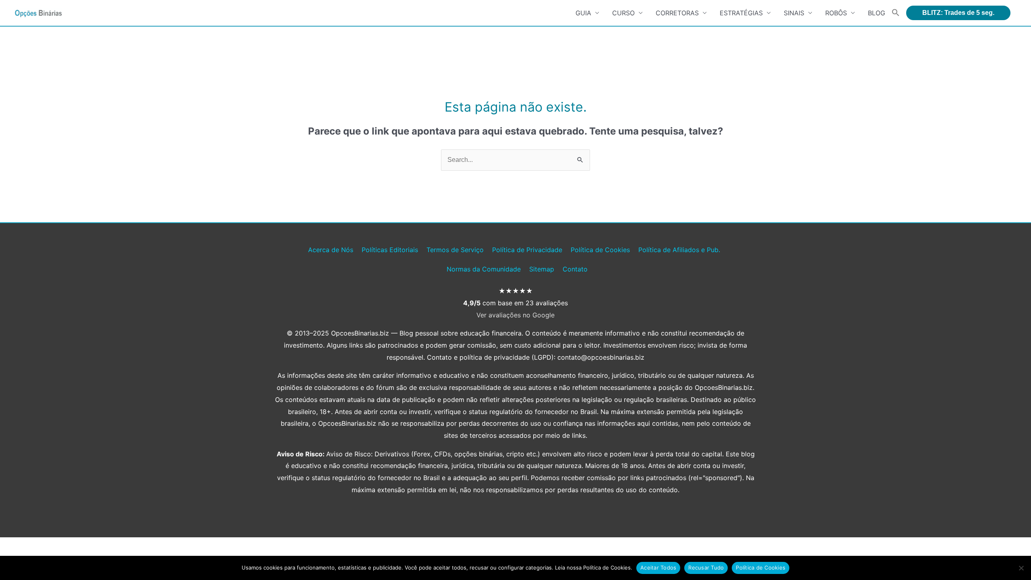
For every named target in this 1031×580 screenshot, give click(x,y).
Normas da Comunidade (484, 269)
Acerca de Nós (330, 250)
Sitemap (541, 269)
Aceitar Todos (658, 567)
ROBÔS (836, 13)
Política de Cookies (600, 250)
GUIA (583, 13)
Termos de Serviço (455, 250)
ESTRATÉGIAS (741, 13)
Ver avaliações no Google (515, 315)
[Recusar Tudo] (1021, 568)
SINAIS (794, 13)
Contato (575, 269)
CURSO (623, 13)
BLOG (876, 13)
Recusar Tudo (706, 567)
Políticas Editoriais (390, 250)
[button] (896, 12)
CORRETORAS (677, 13)
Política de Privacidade (527, 250)
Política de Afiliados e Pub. (679, 250)
